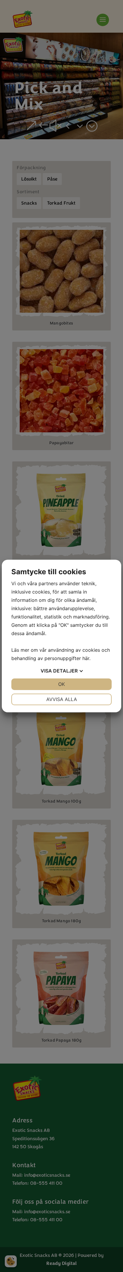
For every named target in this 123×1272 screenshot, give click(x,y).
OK (61, 684)
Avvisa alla (61, 699)
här (85, 658)
